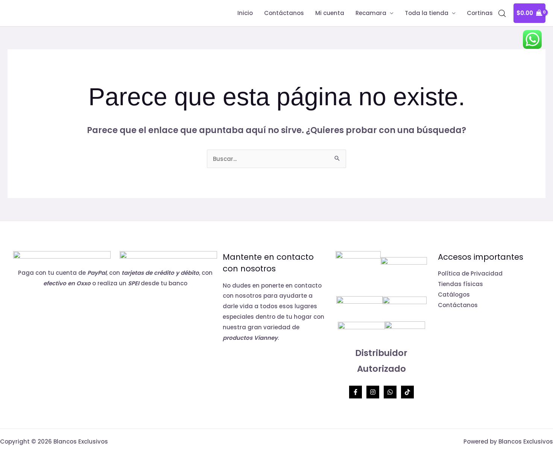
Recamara (371, 13)
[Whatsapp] (390, 392)
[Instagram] (372, 392)
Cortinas (480, 13)
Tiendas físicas (460, 284)
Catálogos (454, 294)
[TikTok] (407, 392)
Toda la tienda (426, 13)
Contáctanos (284, 13)
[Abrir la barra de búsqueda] (502, 13)
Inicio (245, 13)
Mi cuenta (329, 13)
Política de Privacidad (470, 273)
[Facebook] (355, 392)
